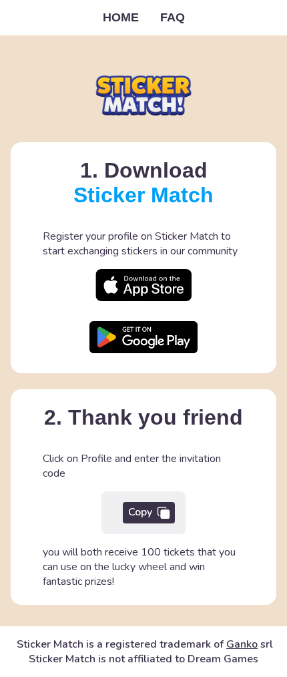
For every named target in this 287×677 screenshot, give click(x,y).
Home (121, 17)
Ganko (242, 644)
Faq (172, 17)
